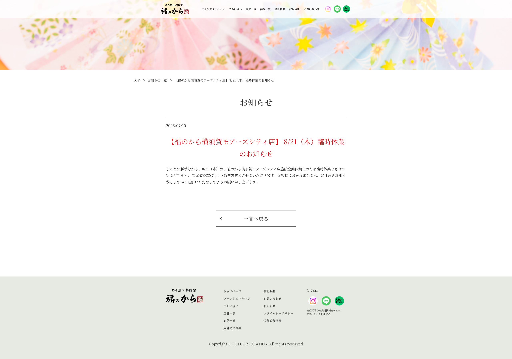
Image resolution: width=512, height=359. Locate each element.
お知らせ (269, 306)
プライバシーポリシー (278, 313)
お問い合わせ (311, 9)
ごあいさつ (235, 9)
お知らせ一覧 (157, 80)
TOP (136, 80)
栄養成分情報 (272, 320)
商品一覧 (265, 9)
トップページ (232, 291)
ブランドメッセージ (213, 9)
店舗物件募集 (232, 328)
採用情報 (294, 9)
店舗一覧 (251, 9)
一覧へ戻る (256, 218)
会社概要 (280, 9)
